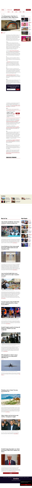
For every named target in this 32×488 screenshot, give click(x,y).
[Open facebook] (7, 9)
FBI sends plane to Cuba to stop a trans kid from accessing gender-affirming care (9, 356)
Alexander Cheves (3, 277)
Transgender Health (30, 22)
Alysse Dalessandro (3, 224)
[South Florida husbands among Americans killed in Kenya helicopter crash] (3, 198)
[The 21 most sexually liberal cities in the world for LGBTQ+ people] (13, 198)
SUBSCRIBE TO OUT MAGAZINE (3, 9)
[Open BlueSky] (8, 9)
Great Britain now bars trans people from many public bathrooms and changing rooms (10, 248)
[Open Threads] (10, 9)
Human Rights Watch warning (10, 74)
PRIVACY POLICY (17, 477)
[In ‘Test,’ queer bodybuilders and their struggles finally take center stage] (24, 235)
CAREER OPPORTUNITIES (10, 477)
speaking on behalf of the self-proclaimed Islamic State (13, 140)
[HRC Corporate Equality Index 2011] (23, 198)
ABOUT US (6, 477)
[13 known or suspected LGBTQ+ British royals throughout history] (13, 201)
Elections (30, 243)
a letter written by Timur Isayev (14, 50)
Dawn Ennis (2, 250)
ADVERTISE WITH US (14, 477)
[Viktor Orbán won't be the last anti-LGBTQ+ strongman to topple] (10, 424)
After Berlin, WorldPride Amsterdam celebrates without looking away (10, 222)
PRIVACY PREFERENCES (21, 477)
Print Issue (30, 225)
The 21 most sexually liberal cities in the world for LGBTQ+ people (18, 199)
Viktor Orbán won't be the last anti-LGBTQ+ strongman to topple (10, 416)
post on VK (8, 61)
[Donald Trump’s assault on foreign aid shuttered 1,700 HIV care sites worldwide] (10, 337)
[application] (26, 38)
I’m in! (17, 89)
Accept (26, 484)
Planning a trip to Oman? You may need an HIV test (9, 390)
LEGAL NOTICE (27, 477)
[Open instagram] (11, 9)
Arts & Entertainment (30, 234)
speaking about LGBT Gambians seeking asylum (12, 127)
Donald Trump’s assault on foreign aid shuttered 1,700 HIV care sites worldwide (10, 328)
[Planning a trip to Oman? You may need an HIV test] (10, 399)
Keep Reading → (15, 242)
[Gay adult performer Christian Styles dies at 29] (24, 222)
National (29, 18)
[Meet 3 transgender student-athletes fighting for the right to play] (24, 226)
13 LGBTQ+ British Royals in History (18, 201)
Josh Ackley (2, 418)
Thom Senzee (4, 32)
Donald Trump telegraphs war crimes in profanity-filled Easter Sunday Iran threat (10, 450)
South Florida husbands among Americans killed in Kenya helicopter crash (8, 199)
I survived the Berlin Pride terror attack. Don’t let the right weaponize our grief (10, 275)
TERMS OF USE (25, 477)
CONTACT (4, 477)
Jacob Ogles (3, 331)
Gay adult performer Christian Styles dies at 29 (30, 223)
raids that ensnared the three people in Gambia (12, 121)
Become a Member (18, 113)
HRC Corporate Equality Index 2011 (28, 198)
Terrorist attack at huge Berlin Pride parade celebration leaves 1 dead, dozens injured (10, 303)
